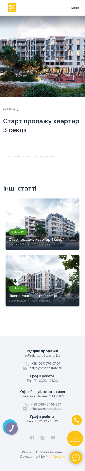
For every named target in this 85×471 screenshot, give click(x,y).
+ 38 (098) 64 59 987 (46, 404)
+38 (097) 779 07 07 (46, 363)
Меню (75, 7)
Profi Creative (55, 456)
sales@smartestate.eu (46, 368)
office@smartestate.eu (46, 409)
